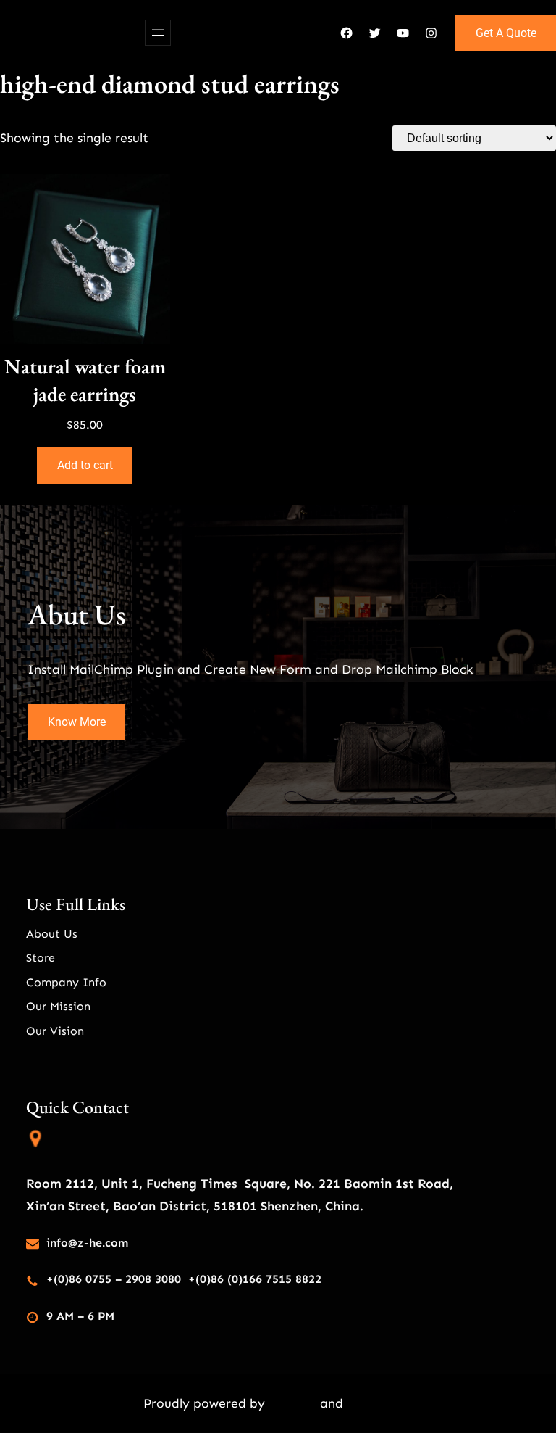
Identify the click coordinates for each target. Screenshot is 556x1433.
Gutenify (294, 1403)
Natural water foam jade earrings (85, 380)
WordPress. (380, 1403)
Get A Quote (506, 33)
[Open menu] (158, 33)
